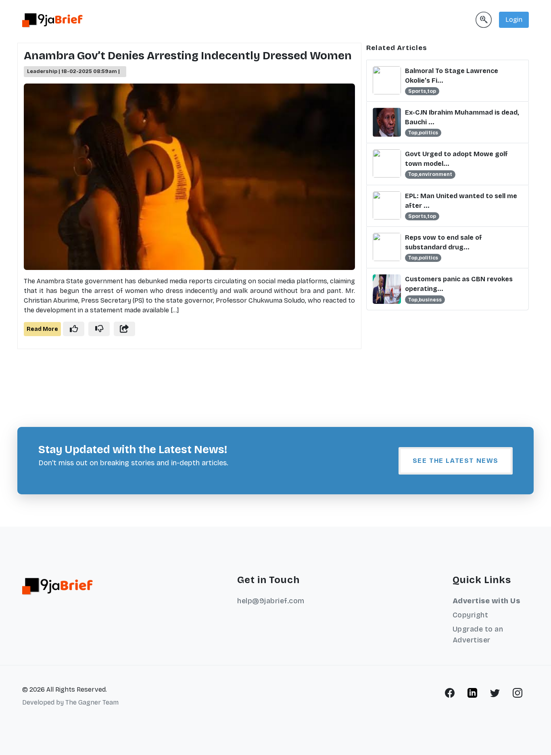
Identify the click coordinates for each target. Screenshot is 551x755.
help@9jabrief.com (271, 600)
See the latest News (456, 460)
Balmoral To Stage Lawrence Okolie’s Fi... (451, 75)
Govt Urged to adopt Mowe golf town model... (456, 158)
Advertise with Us (486, 600)
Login (513, 19)
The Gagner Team (92, 702)
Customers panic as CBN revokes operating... (459, 284)
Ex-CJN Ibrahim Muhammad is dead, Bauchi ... (462, 117)
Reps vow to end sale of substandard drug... (443, 242)
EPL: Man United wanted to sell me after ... (461, 200)
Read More (42, 329)
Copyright (470, 615)
